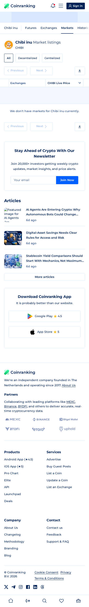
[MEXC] (13, 419)
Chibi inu (11, 28)
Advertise (54, 459)
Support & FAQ (58, 541)
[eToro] (38, 429)
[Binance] (41, 419)
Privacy (65, 572)
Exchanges (49, 28)
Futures (30, 28)
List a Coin (54, 473)
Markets (67, 28)
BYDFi (22, 406)
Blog (7, 555)
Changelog (12, 534)
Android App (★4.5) (18, 459)
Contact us (55, 528)
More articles (44, 277)
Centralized (52, 58)
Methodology (14, 541)
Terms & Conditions (49, 578)
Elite (7, 480)
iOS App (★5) (14, 466)
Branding (11, 548)
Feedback (54, 534)
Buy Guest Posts (59, 466)
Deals (8, 501)
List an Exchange (59, 487)
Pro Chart (11, 473)
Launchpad (12, 494)
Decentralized (27, 58)
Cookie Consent (46, 572)
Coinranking (23, 6)
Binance (10, 406)
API (6, 487)
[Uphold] (67, 429)
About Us (69, 385)
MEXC (70, 402)
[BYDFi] (12, 429)
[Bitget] (68, 419)
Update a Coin (57, 480)
